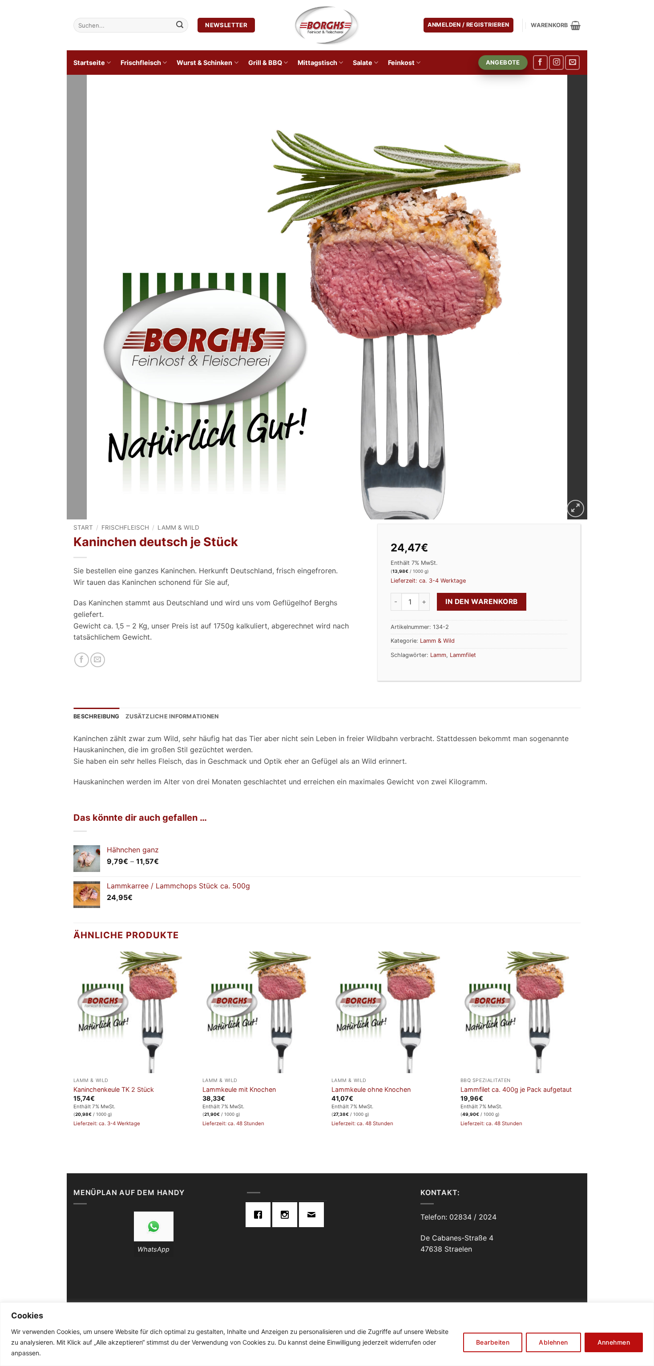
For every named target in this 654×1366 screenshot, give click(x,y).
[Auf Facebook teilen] (81, 660)
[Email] (313, 1214)
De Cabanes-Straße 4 (456, 1237)
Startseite (89, 62)
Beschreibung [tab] (96, 716)
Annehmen (613, 1342)
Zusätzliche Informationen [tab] (171, 716)
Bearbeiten (492, 1342)
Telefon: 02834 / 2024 (458, 1216)
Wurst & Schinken (204, 62)
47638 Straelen (446, 1248)
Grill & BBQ (265, 62)
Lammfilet (463, 655)
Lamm (438, 655)
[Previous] (89, 297)
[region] (327, 1334)
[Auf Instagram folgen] (556, 62)
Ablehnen (553, 1342)
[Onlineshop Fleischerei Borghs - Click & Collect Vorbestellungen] (327, 25)
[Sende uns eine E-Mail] (572, 62)
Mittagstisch (317, 62)
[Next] (565, 297)
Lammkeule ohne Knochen (371, 1089)
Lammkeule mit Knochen (239, 1089)
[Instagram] (287, 1214)
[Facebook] (260, 1214)
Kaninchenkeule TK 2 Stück (113, 1089)
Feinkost (401, 62)
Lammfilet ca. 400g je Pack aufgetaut (516, 1089)
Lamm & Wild (178, 527)
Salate (362, 62)
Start (83, 527)
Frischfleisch (141, 62)
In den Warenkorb (481, 601)
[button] (468, 25)
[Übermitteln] (179, 25)
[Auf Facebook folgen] (540, 62)
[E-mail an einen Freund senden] (97, 660)
